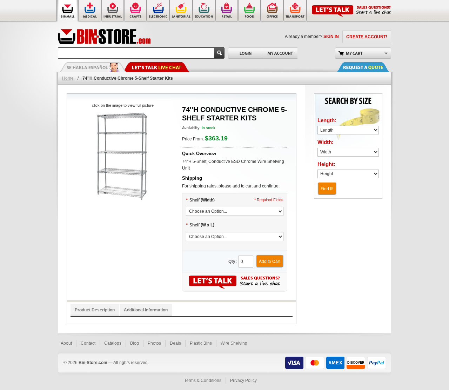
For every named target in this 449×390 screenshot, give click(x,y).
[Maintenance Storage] (181, 11)
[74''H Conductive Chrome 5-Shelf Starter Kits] (122, 156)
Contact (88, 343)
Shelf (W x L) (200, 225)
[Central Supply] (90, 11)
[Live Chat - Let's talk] (156, 67)
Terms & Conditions (202, 380)
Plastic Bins (201, 343)
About (66, 343)
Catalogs (112, 343)
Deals (175, 343)
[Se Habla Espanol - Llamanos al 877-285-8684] (93, 67)
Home (68, 78)
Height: (326, 164)
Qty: (232, 261)
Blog (134, 343)
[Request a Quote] (370, 67)
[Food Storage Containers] (250, 11)
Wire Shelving (234, 343)
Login (245, 53)
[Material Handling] (113, 11)
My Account (280, 53)
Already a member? (312, 36)
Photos (154, 343)
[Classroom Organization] (204, 11)
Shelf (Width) (200, 200)
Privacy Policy (243, 380)
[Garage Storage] (272, 11)
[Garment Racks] (227, 11)
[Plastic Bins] (67, 11)
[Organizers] (136, 11)
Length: (326, 120)
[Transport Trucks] (295, 11)
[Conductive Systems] (158, 11)
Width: (325, 142)
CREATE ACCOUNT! (366, 36)
